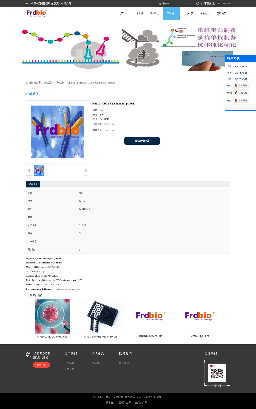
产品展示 (97, 363)
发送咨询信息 (142, 141)
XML (159, 397)
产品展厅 (171, 13)
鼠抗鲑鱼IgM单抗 (199, 336)
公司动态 (188, 13)
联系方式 (205, 13)
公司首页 (121, 13)
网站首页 (49, 82)
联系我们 (124, 363)
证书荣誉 (155, 13)
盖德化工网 (125, 402)
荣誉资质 (69, 369)
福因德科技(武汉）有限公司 (108, 397)
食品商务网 (141, 402)
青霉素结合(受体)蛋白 (150, 336)
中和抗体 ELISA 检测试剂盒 (52, 337)
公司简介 (69, 363)
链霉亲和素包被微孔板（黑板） (101, 337)
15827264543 (223, 3)
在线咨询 (41, 365)
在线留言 (221, 13)
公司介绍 (138, 13)
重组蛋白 (73, 82)
